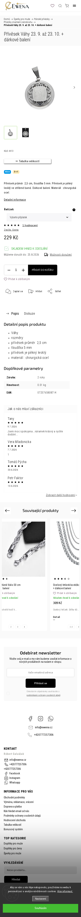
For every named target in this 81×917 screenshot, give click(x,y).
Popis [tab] (15, 313)
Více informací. (65, 891)
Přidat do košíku (42, 270)
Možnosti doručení (61, 254)
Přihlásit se (40, 683)
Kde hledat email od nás (16, 811)
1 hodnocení (30, 225)
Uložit (13, 303)
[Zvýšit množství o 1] (23, 270)
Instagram (40, 718)
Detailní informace (15, 199)
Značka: (11, 229)
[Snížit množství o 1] (9, 270)
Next (74, 510)
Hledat (16, 879)
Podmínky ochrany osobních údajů (22, 815)
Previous (8, 510)
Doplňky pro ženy (13, 848)
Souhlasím (41, 908)
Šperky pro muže (12, 853)
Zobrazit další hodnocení (60, 495)
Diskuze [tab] (29, 313)
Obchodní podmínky (14, 797)
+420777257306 (43, 734)
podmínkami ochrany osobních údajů (43, 695)
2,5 (71, 627)
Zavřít (69, 301)
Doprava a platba (13, 806)
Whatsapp (50, 718)
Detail (56, 617)
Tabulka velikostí (12, 824)
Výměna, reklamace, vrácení (19, 802)
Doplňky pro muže (13, 843)
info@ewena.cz (44, 727)
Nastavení (40, 898)
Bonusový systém (13, 829)
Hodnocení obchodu (15, 820)
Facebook (30, 718)
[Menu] (74, 5)
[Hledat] (60, 6)
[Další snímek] (74, 87)
